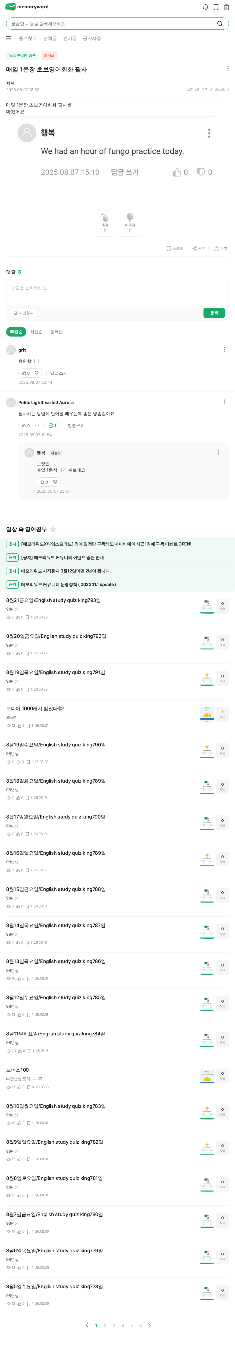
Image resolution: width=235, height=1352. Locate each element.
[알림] (204, 7)
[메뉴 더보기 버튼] (8, 38)
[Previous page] (87, 1325)
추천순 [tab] (16, 331)
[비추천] (37, 373)
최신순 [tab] (36, 331)
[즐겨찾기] (52, 529)
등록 (214, 312)
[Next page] (149, 1325)
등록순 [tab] (56, 331)
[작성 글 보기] (225, 7)
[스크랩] (214, 7)
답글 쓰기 (58, 373)
